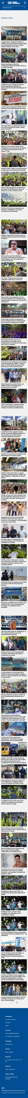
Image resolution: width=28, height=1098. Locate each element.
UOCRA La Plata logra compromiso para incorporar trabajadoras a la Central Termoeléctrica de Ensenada (12, 209)
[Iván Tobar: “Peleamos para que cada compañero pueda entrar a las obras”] (14, 269)
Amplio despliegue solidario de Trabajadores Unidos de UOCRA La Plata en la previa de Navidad (13, 65)
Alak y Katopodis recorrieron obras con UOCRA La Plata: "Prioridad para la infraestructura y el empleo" (12, 385)
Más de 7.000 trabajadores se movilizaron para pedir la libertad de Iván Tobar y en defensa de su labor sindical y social (13, 189)
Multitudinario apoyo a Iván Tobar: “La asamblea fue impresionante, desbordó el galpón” (13, 893)
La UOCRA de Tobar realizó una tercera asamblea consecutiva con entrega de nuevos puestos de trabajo (12, 802)
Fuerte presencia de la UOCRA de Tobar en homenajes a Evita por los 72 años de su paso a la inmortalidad (13, 998)
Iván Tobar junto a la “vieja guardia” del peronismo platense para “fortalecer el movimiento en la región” (12, 541)
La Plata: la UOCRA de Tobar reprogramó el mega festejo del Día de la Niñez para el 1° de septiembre (14, 934)
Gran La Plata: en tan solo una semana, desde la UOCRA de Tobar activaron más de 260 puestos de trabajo (13, 829)
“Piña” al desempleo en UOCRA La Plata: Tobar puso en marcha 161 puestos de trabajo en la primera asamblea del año (12, 406)
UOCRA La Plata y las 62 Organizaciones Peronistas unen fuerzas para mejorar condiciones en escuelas (12, 653)
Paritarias (7, 1022)
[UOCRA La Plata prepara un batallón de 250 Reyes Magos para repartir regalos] (14, 445)
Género (7, 1025)
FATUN (16, 7)
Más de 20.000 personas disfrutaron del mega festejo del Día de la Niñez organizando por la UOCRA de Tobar (12, 850)
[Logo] (13, 3)
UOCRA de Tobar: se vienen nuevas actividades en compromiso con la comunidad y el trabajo (11, 913)
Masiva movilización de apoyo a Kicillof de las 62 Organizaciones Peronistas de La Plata (13, 696)
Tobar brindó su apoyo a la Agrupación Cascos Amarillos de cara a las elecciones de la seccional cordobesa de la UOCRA (13, 321)
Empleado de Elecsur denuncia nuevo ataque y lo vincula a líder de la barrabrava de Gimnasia (14, 583)
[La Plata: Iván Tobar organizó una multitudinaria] (14, 729)
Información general (10, 1019)
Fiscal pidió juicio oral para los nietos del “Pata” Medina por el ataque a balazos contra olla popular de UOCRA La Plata (13, 781)
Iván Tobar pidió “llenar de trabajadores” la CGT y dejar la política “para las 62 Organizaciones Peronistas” (13, 633)
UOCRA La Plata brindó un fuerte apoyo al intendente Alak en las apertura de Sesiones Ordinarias (13, 237)
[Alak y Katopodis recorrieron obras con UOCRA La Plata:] (14, 375)
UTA (22, 7)
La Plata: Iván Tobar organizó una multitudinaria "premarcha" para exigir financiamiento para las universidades (12, 739)
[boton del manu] (2, 3)
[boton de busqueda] (25, 3)
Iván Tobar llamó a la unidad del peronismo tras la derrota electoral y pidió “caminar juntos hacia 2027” (13, 127)
